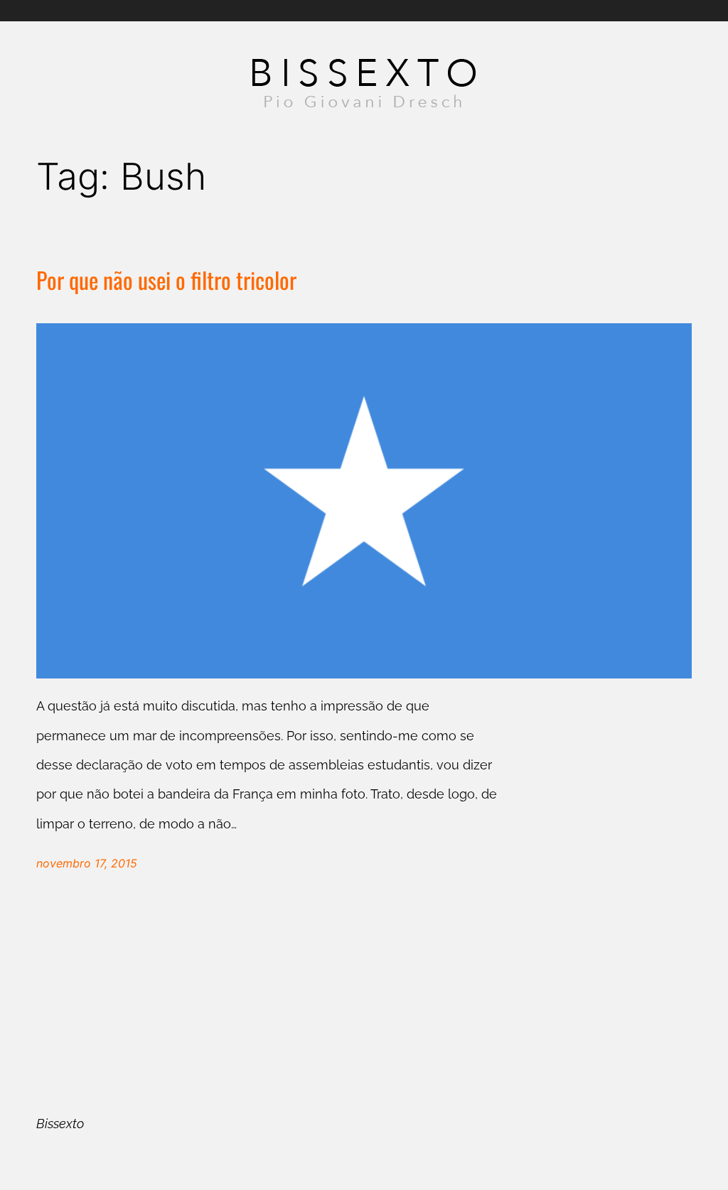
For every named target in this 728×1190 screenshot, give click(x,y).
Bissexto (60, 1123)
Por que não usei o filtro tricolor (166, 280)
